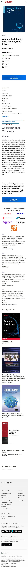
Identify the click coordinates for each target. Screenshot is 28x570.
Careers (3, 495)
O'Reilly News (4, 497)
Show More (5, 116)
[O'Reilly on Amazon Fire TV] (6, 546)
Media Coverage (5, 500)
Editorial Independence (6, 565)
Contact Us (21, 493)
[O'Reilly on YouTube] (10, 482)
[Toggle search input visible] (26, 2)
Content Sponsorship (7, 509)
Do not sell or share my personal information (11, 556)
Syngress (7, 66)
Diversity (3, 506)
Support (21, 490)
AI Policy (20, 500)
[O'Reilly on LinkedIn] (8, 482)
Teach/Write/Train (6, 493)
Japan (3, 518)
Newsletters (21, 495)
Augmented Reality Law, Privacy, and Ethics (13, 120)
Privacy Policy (22, 497)
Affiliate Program (6, 504)
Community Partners (6, 502)
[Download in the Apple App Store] (6, 532)
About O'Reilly (5, 490)
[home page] (8, 2)
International (5, 513)
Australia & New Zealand (8, 516)
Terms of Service (5, 563)
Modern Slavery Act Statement (8, 566)
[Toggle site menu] (2, 2)
